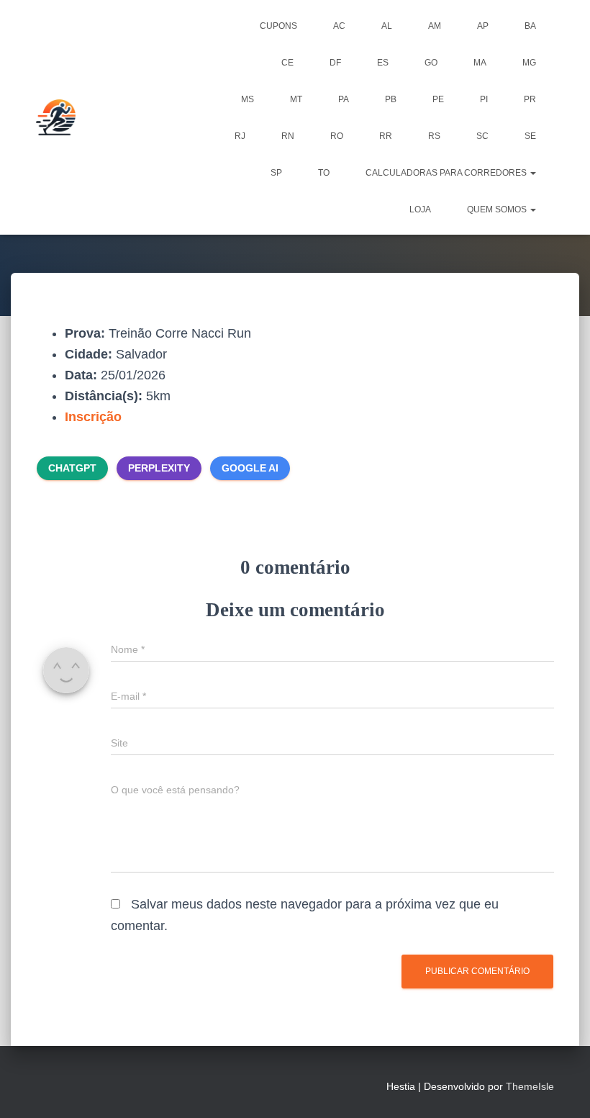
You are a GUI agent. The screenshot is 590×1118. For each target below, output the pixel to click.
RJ (240, 136)
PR (530, 99)
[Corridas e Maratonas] (55, 117)
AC (339, 26)
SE (530, 136)
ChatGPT (72, 468)
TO (324, 173)
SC (482, 136)
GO (431, 63)
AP (483, 26)
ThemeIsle (530, 1086)
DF (335, 63)
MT (296, 99)
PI (484, 99)
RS (434, 136)
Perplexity (159, 468)
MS (247, 99)
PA (343, 99)
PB (390, 99)
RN (287, 136)
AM (434, 26)
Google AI (250, 468)
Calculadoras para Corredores (447, 173)
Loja (420, 209)
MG (529, 63)
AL (386, 26)
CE (287, 63)
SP (276, 173)
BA (530, 26)
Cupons (278, 26)
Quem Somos (498, 209)
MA (479, 63)
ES (383, 63)
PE (438, 99)
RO (336, 136)
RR (385, 136)
